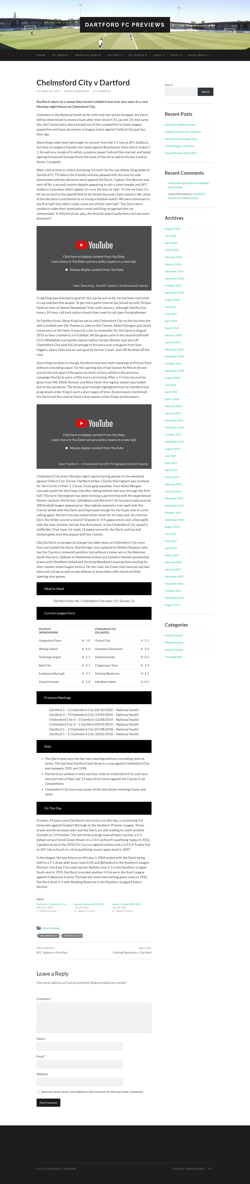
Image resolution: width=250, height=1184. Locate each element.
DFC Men (113, 55)
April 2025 (171, 320)
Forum (41, 55)
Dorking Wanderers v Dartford (132, 950)
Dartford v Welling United (180, 124)
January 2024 (173, 413)
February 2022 (173, 562)
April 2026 (171, 243)
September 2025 (174, 292)
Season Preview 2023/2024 (88, 904)
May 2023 (171, 462)
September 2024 (174, 370)
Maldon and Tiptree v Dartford (183, 131)
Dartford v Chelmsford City (51, 904)
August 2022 (172, 526)
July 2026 (170, 235)
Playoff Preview (174, 642)
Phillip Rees (175, 183)
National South (73, 935)
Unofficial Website (88, 55)
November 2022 (174, 505)
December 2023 (174, 420)
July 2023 (170, 455)
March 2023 (172, 477)
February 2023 (173, 484)
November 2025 (174, 278)
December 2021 (174, 576)
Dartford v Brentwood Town (181, 138)
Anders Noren (195, 1169)
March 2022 (172, 555)
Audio (175, 55)
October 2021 (173, 590)
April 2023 (171, 470)
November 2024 (174, 356)
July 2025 (170, 306)
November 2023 (174, 427)
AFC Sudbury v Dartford (52, 950)
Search (169, 84)
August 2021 (172, 604)
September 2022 (174, 519)
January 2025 (173, 342)
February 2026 (173, 257)
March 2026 (172, 249)
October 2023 (173, 434)
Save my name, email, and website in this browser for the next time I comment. (92, 1091)
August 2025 (172, 299)
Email (41, 1056)
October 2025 (173, 285)
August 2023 (172, 448)
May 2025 (171, 313)
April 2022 (171, 548)
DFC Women (136, 55)
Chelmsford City (49, 935)
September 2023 (174, 441)
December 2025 (174, 271)
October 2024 (173, 363)
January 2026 (173, 264)
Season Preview (174, 649)
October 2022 (173, 512)
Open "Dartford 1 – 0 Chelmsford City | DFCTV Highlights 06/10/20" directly (103, 463)
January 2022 (173, 569)
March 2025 (172, 328)
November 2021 (174, 583)
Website (42, 1074)
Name (41, 1039)
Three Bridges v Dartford (179, 146)
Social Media (197, 55)
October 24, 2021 (48, 91)
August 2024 (172, 377)
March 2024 (172, 399)
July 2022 (170, 533)
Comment (44, 999)
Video (157, 55)
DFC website (60, 55)
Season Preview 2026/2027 (181, 153)
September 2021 (174, 597)
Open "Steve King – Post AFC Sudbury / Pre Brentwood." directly (110, 285)
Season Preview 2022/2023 (126, 904)
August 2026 (172, 228)
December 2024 (174, 349)
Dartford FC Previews (125, 25)
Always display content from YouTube (96, 270)
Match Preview (51, 928)
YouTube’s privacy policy (104, 261)
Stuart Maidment (76, 91)
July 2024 (170, 384)
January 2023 (173, 491)
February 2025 (173, 335)
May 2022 (171, 541)
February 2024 (173, 406)
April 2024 (171, 391)
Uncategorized (173, 656)
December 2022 (174, 498)
